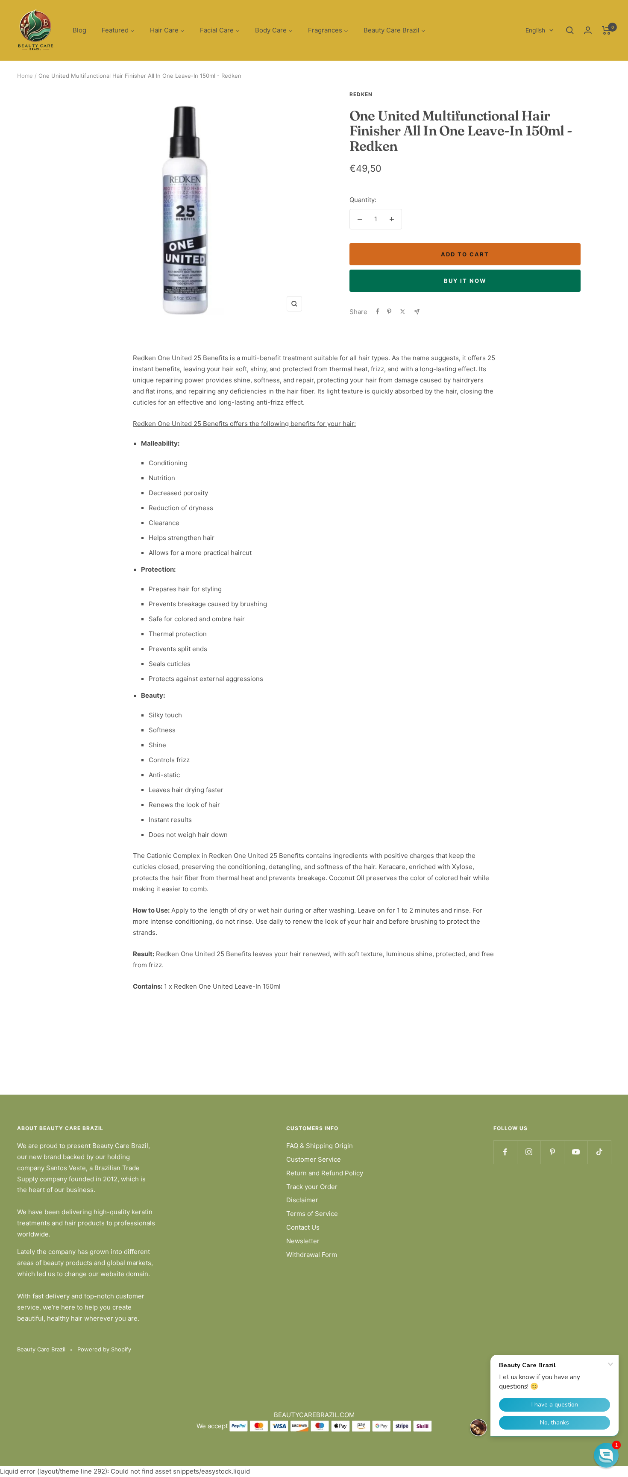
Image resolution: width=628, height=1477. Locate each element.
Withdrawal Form (311, 1255)
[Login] (588, 30)
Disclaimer (302, 1200)
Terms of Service (312, 1214)
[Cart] (606, 30)
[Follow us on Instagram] (528, 1152)
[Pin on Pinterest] (389, 311)
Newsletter (303, 1241)
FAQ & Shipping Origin (319, 1146)
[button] (606, 1455)
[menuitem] (79, 30)
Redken (361, 94)
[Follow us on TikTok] (599, 1152)
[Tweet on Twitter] (402, 311)
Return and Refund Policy (324, 1173)
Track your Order (311, 1187)
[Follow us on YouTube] (575, 1152)
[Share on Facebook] (377, 311)
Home (25, 75)
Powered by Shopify (104, 1349)
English (535, 30)
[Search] (570, 30)
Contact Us (303, 1227)
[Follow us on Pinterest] (552, 1152)
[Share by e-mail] (417, 311)
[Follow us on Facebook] (505, 1152)
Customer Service (313, 1159)
